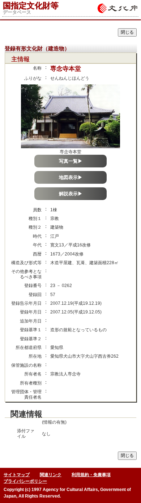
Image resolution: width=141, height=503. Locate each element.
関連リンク (50, 474)
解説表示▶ (70, 193)
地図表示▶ (70, 177)
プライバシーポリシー (25, 481)
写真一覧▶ (70, 161)
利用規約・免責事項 (91, 474)
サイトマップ (17, 474)
